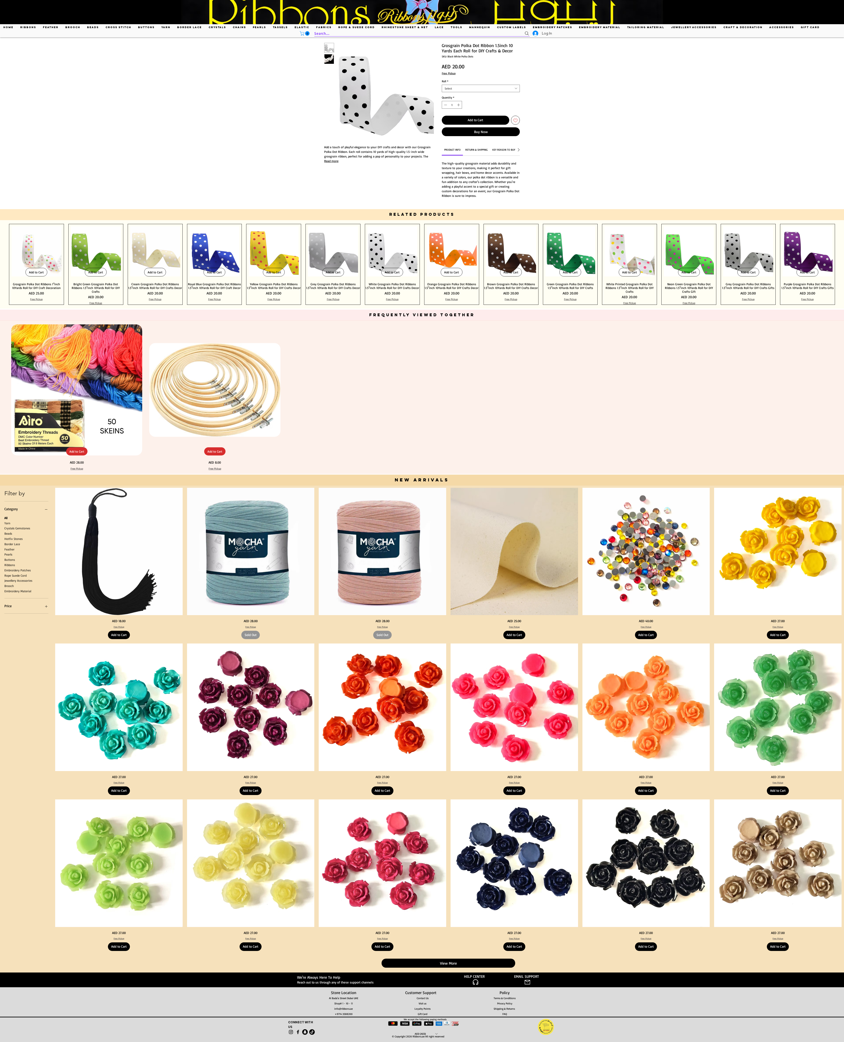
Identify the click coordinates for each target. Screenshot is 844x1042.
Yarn (7, 521)
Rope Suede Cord (15, 573)
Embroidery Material (17, 589)
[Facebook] (298, 1030)
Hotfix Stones (13, 536)
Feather (9, 547)
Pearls (8, 552)
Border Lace (12, 542)
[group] (422, 262)
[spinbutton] (452, 105)
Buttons (9, 557)
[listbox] (426, 1031)
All (5, 515)
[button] (305, 33)
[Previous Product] (2, 262)
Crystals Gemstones (17, 526)
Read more (331, 161)
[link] (452, 147)
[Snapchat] (305, 1030)
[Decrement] (445, 105)
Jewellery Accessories (18, 578)
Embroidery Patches (17, 568)
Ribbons (9, 563)
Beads (8, 531)
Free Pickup (449, 73)
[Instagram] (291, 1030)
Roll (445, 81)
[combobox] (481, 88)
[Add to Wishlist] (515, 120)
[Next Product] (841, 262)
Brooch (9, 583)
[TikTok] (312, 1030)
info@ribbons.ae (343, 1006)
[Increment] (459, 105)
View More (448, 961)
